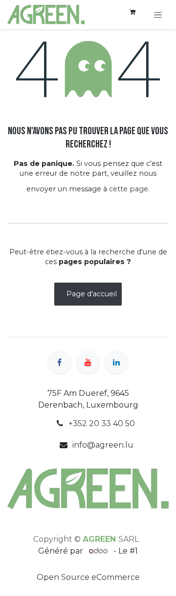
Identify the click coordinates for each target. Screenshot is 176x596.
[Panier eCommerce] (132, 14)
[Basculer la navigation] (158, 14)
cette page (128, 189)
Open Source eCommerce (88, 577)
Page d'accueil (91, 293)
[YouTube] (88, 362)
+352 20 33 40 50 (101, 423)
